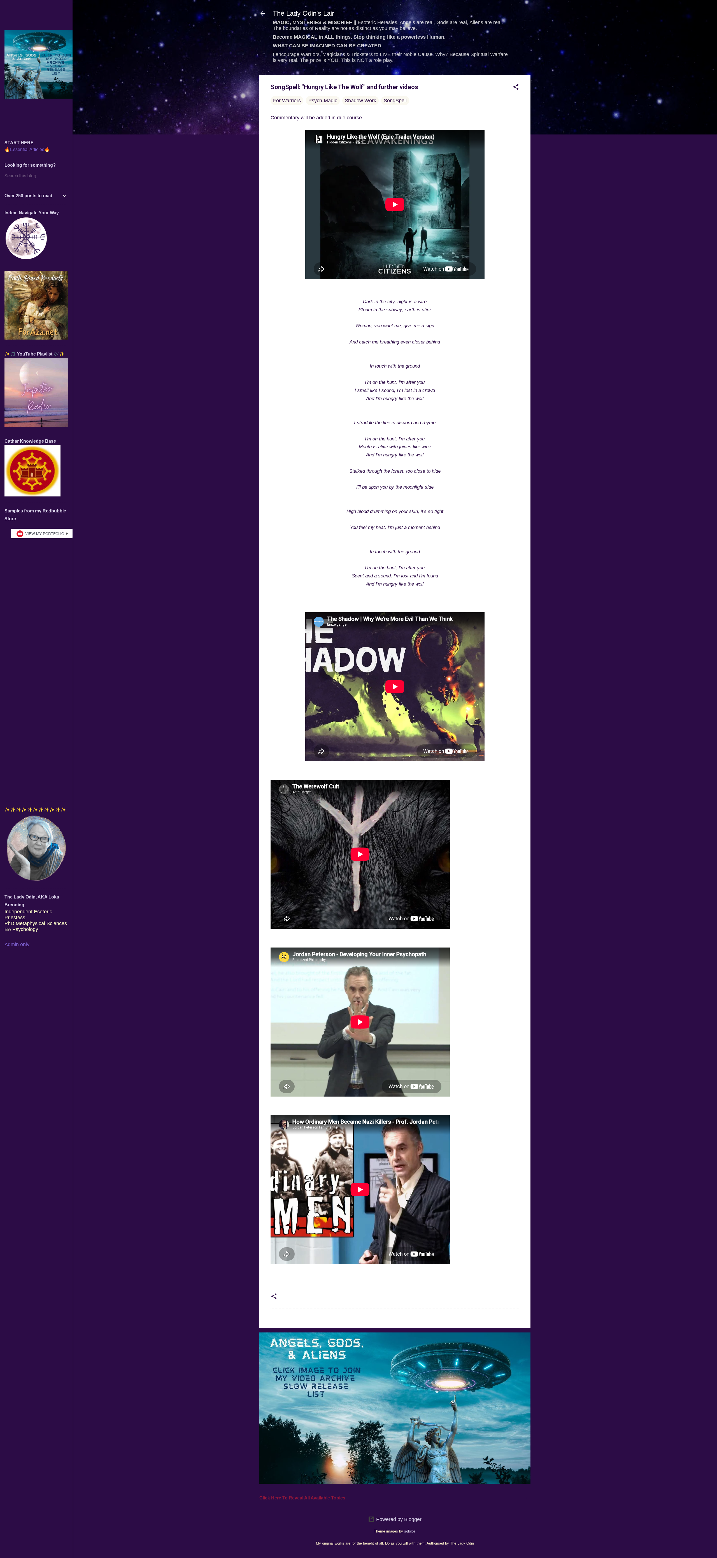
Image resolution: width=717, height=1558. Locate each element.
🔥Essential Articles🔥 (27, 149)
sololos (410, 1531)
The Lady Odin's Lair (303, 13)
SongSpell (395, 100)
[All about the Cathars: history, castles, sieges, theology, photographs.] (32, 495)
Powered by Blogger (398, 1519)
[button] (516, 87)
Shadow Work (360, 100)
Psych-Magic (322, 100)
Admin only (16, 944)
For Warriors (287, 100)
